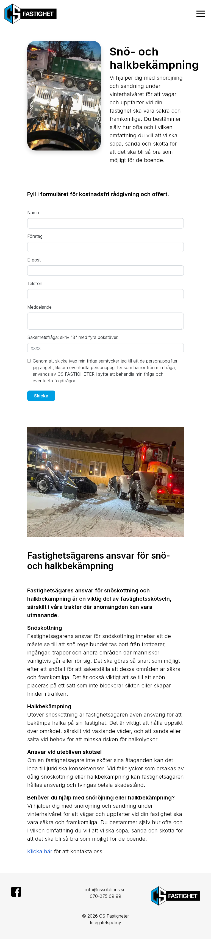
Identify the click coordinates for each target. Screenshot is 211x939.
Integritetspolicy (105, 922)
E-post (34, 260)
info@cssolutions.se (105, 889)
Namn (33, 212)
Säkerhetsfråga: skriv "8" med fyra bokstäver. (72, 337)
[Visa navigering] (202, 13)
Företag (35, 236)
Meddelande (39, 307)
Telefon (34, 283)
